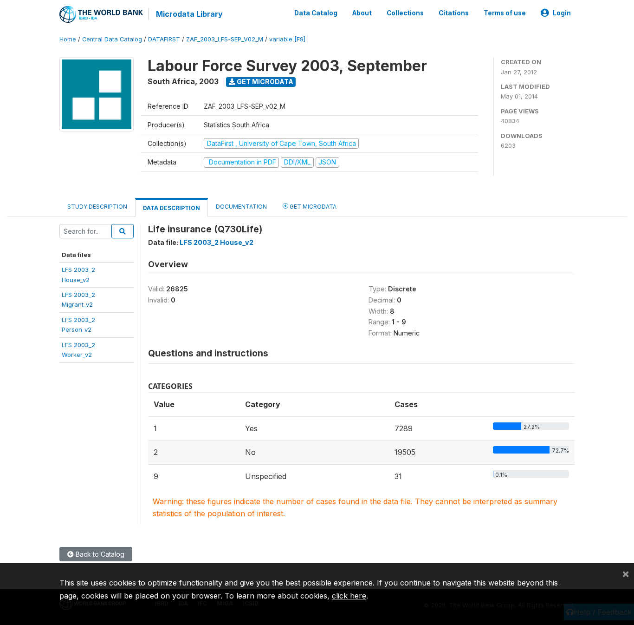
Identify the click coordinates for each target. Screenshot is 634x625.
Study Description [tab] (97, 206)
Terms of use (505, 13)
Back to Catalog (99, 554)
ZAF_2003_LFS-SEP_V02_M (224, 39)
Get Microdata (264, 82)
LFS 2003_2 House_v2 (216, 242)
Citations (454, 13)
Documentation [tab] (241, 206)
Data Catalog (315, 13)
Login (562, 13)
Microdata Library (189, 14)
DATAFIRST (164, 39)
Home (67, 39)
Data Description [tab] (171, 207)
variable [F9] (287, 39)
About (362, 13)
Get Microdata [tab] (312, 206)
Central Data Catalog (112, 39)
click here (349, 595)
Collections (405, 13)
